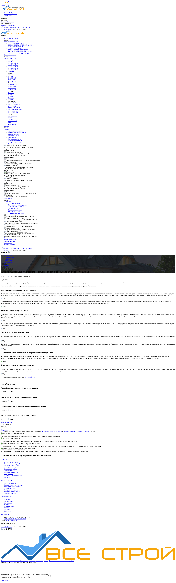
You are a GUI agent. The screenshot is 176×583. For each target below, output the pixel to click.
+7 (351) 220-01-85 (6, 29)
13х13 (12, 74)
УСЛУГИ (4, 459)
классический (12, 121)
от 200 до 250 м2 (13, 66)
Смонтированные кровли (16, 206)
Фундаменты (12, 137)
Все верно (4, 22)
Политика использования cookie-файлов (61, 561)
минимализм (12, 124)
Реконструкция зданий (15, 142)
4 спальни (11, 98)
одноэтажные (12, 84)
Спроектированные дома (16, 213)
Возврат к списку (6, 422)
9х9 (9, 76)
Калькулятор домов (10, 241)
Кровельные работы (14, 139)
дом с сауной (12, 106)
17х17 (14, 81)
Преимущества (9, 257)
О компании (8, 12)
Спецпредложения (10, 239)
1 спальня (11, 93)
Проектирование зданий (15, 131)
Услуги (6, 126)
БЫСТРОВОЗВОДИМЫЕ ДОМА (18, 53)
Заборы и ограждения (15, 140)
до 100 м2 (11, 61)
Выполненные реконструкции (17, 205)
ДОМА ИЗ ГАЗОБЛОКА (16, 43)
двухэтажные (12, 86)
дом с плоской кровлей (15, 109)
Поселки (7, 509)
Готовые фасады (13, 208)
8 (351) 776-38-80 (20, 519)
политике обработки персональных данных (77, 431)
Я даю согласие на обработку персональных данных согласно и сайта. (49, 431)
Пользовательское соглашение (10, 561)
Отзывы (6, 259)
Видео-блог (8, 15)
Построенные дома (14, 203)
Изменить (10, 22)
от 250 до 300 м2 (13, 68)
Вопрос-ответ (8, 262)
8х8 (9, 74)
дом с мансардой (13, 111)
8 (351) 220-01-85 (9, 519)
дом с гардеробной (14, 104)
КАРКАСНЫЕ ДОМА (15, 48)
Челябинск (4, 25)
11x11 (10, 79)
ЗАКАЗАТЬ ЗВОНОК (19, 29)
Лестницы (11, 144)
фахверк (10, 122)
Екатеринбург (12, 25)
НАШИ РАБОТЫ (6, 480)
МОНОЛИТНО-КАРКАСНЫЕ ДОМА (20, 51)
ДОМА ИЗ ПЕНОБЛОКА (16, 46)
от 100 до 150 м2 (13, 63)
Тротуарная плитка (14, 211)
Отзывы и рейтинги (10, 14)
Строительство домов (11, 38)
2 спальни (11, 94)
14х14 (12, 76)
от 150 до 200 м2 (13, 65)
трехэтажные (12, 88)
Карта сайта (4, 580)
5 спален (10, 99)
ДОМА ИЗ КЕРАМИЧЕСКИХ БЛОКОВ (21, 45)
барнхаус (11, 119)
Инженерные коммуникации (17, 132)
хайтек (10, 117)
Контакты (7, 238)
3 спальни (11, 96)
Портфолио (8, 198)
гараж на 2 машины (14, 107)
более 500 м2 (12, 71)
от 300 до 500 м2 (13, 70)
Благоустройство (13, 134)
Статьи (6, 265)
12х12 (10, 81)
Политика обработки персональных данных (34, 561)
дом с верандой (13, 112)
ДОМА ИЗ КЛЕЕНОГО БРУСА (18, 50)
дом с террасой (12, 103)
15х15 (14, 78)
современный (12, 116)
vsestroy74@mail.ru (11, 520)
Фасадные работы (13, 135)
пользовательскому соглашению (52, 431)
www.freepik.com (30, 377)
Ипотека (7, 264)
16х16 (14, 79)
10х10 (10, 78)
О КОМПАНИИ (6, 496)
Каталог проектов (10, 55)
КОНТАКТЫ (5, 514)
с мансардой (12, 89)
